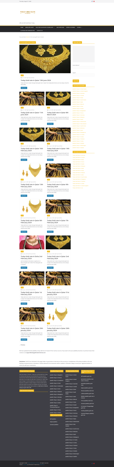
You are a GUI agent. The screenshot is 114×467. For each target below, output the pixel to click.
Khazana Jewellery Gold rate (87, 390)
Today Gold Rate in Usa (78, 187)
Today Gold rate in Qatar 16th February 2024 (32, 149)
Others (79, 27)
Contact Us (40, 30)
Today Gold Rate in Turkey (78, 183)
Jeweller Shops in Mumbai (56, 397)
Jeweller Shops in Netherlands (79, 121)
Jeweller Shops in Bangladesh (79, 110)
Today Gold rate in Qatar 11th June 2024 (32, 113)
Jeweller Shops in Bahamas (79, 128)
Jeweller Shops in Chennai (56, 377)
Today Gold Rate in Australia (79, 155)
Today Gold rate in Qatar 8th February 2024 (31, 221)
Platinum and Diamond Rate (27, 30)
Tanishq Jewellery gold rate (87, 410)
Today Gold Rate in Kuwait (78, 164)
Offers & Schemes (70, 27)
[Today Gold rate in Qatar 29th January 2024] (31, 314)
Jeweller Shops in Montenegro (79, 145)
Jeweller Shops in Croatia (78, 136)
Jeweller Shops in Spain (78, 130)
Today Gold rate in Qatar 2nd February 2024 (58, 257)
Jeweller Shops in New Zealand (79, 123)
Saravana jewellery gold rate (87, 403)
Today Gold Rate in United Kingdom (80, 185)
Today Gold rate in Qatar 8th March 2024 (57, 113)
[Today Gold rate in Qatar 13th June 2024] (45, 59)
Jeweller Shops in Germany (79, 115)
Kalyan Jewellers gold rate (87, 388)
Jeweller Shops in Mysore (55, 400)
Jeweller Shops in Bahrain (78, 104)
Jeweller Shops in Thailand (78, 139)
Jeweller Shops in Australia (78, 93)
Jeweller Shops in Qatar (78, 102)
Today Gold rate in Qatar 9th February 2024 (57, 185)
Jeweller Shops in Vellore (55, 412)
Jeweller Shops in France (78, 112)
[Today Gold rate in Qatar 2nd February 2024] (58, 242)
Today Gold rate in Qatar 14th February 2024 (58, 149)
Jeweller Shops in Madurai (56, 391)
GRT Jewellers (53, 419)
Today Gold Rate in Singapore (79, 179)
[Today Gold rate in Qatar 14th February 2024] (58, 134)
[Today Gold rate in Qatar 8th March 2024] (58, 99)
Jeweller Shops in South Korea (79, 126)
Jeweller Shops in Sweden (78, 147)
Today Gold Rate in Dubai (78, 159)
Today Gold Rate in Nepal (78, 168)
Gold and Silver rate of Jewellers (44, 27)
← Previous (22, 345)
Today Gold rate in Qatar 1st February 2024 (31, 293)
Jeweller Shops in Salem (55, 402)
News (22, 75)
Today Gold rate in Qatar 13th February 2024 (32, 185)
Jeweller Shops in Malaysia (78, 117)
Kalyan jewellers (53, 421)
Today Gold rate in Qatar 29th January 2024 (32, 329)
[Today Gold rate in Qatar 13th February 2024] (31, 170)
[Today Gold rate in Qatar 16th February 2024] (31, 134)
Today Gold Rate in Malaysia (79, 166)
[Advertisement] (84, 54)
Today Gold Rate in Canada (79, 157)
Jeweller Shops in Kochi (55, 388)
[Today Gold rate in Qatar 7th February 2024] (58, 206)
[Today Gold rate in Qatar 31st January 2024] (58, 278)
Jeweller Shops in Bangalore (56, 375)
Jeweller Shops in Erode (55, 383)
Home (21, 27)
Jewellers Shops (29, 27)
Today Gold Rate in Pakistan (79, 172)
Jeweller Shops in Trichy (55, 410)
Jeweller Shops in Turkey (78, 141)
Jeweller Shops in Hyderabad (56, 386)
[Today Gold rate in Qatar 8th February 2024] (31, 206)
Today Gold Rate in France (78, 161)
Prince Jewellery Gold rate (87, 400)
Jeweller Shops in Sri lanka (78, 134)
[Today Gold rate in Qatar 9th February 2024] (58, 170)
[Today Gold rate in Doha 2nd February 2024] (31, 242)
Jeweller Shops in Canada (78, 95)
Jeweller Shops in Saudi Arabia (79, 99)
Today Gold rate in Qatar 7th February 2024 (57, 221)
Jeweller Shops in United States (79, 89)
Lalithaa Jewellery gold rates (87, 393)
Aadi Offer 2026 (60, 27)
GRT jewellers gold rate (86, 376)
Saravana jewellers (54, 424)
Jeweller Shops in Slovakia (78, 143)
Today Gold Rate (31, 77)
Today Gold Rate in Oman (78, 170)
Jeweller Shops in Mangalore (56, 394)
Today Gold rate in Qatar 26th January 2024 (58, 329)
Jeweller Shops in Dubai (78, 97)
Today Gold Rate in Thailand (79, 181)
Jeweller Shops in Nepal (78, 119)
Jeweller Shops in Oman (78, 106)
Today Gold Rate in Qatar (78, 174)
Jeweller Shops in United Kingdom (80, 91)
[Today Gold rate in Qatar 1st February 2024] (31, 278)
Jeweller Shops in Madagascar (79, 132)
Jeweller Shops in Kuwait (78, 108)
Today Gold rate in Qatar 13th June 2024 (36, 80)
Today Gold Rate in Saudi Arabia (80, 177)
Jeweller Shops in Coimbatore (56, 380)
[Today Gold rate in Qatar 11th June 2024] (31, 99)
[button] (53, 27)
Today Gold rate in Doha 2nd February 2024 (31, 257)
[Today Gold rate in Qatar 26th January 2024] (58, 314)
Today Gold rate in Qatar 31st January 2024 (58, 293)
